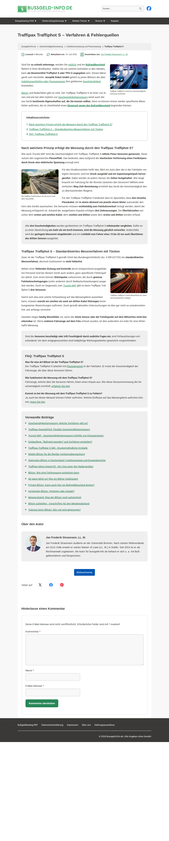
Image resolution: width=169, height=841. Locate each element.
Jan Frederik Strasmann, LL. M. (114, 54)
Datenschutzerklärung (52, 725)
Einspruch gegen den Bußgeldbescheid (88, 105)
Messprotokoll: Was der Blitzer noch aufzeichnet (54, 497)
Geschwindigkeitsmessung (51, 46)
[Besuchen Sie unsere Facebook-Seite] (149, 8)
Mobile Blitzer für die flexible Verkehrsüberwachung (56, 454)
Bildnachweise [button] (84, 572)
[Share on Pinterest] (62, 585)
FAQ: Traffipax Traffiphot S (43, 134)
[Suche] (140, 8)
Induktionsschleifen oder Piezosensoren (43, 81)
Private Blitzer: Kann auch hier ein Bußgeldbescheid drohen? (61, 485)
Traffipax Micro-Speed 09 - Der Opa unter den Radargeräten (60, 466)
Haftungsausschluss (104, 725)
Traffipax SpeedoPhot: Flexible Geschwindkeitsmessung (59, 429)
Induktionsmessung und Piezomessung (84, 46)
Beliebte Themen (79, 21)
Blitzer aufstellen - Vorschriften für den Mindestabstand (58, 503)
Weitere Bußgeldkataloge (53, 21)
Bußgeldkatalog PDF (28, 725)
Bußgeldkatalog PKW (24, 21)
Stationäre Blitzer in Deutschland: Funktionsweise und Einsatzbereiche (67, 460)
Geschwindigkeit (92, 81)
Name (29, 670)
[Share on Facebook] (51, 585)
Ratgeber (115, 21)
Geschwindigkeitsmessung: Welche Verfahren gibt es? (58, 423)
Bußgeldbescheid (95, 64)
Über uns (86, 725)
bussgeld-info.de (28, 46)
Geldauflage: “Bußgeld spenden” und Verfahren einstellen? (60, 441)
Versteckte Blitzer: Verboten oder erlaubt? (51, 491)
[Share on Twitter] (40, 585)
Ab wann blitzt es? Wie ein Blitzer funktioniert (53, 478)
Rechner (98, 21)
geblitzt (72, 64)
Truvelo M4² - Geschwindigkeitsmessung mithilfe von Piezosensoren (66, 435)
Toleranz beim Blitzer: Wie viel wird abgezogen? (54, 509)
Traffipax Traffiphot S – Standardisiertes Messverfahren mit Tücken (66, 129)
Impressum (72, 725)
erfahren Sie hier (61, 386)
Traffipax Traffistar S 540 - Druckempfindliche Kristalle (58, 447)
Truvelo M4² (69, 285)
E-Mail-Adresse (34, 685)
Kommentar (32, 631)
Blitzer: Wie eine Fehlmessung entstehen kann (53, 472)
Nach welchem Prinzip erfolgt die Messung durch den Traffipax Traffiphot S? (70, 124)
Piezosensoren (75, 366)
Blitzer (24, 92)
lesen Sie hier (37, 401)
